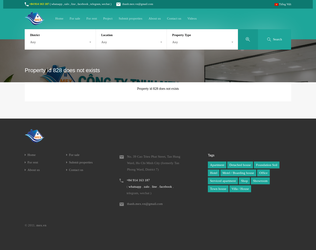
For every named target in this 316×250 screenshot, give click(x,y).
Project (107, 18)
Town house (218, 189)
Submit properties (130, 18)
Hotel (213, 173)
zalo (66, 4)
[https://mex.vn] (34, 23)
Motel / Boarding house (238, 173)
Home (59, 18)
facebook (83, 4)
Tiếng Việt (284, 4)
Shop (244, 181)
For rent (91, 18)
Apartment (217, 165)
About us (155, 18)
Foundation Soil (266, 165)
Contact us (174, 18)
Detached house (240, 165)
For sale (75, 18)
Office (263, 173)
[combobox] (60, 42)
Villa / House (240, 189)
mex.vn (41, 225)
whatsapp (56, 4)
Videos (192, 18)
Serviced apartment (223, 181)
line (73, 4)
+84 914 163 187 (39, 4)
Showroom (260, 181)
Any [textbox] (33, 42)
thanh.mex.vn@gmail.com (137, 4)
